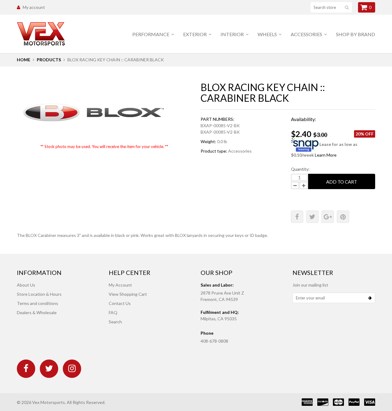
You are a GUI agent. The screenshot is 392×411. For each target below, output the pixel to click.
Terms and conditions (37, 303)
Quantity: (300, 169)
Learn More (326, 155)
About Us (26, 284)
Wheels (268, 34)
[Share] (297, 217)
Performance (151, 34)
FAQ (113, 312)
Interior (233, 34)
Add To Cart (341, 182)
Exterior (195, 34)
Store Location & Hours (39, 294)
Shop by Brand (355, 34)
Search (115, 321)
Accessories (307, 34)
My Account (120, 284)
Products (49, 59)
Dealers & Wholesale (37, 312)
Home (23, 59)
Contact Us (120, 303)
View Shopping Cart (128, 294)
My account (34, 7)
